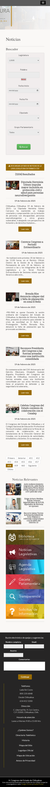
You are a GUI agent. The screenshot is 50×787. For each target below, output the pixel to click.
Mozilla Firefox (38, 784)
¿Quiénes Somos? (26, 730)
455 (23, 462)
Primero (11, 458)
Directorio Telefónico (25, 735)
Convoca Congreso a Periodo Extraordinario (32, 244)
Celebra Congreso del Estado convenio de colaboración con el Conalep (32, 409)
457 (37, 462)
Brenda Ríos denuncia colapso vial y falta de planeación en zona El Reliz (32, 297)
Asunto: (13, 651)
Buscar (24, 147)
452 (38, 458)
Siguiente (32, 465)
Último (10, 469)
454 (16, 462)
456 (30, 462)
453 (9, 462)
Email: (34, 642)
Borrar (23, 79)
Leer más (25, 229)
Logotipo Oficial (25, 750)
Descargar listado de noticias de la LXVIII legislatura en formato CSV (26, 167)
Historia (25, 740)
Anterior (22, 458)
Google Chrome (26, 784)
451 (31, 458)
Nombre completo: (13, 642)
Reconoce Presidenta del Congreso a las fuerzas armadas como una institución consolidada (32, 353)
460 (23, 465)
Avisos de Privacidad (25, 760)
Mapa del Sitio (25, 745)
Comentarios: (24, 659)
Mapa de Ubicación (26, 755)
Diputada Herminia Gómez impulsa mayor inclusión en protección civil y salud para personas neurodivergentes (29, 189)
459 (16, 465)
